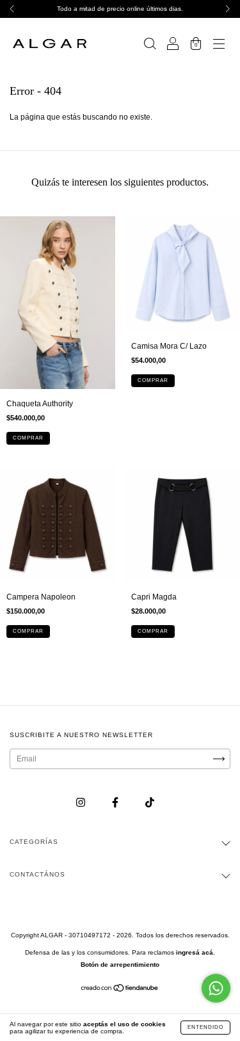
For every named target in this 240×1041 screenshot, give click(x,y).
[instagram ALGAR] (81, 802)
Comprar (28, 438)
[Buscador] (149, 45)
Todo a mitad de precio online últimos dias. (120, 8)
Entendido (205, 1027)
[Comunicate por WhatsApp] (216, 988)
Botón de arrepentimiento (120, 964)
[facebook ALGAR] (116, 802)
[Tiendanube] (120, 989)
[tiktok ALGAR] (149, 802)
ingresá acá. (195, 952)
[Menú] (218, 45)
